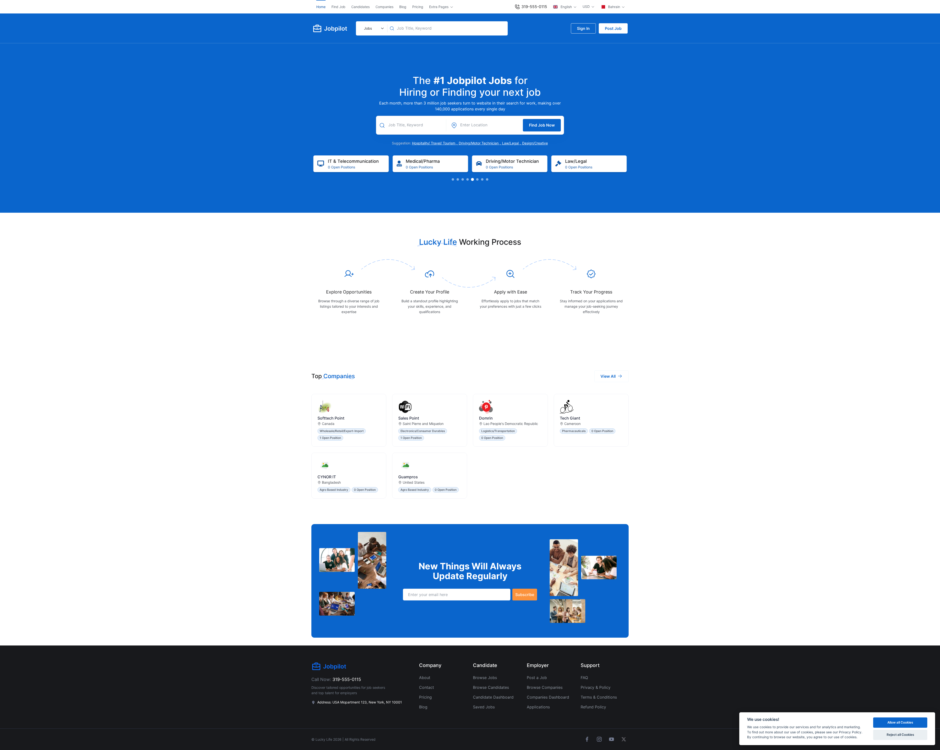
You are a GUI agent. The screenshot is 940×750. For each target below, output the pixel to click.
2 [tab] (458, 179)
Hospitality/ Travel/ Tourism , (435, 143)
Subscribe (524, 594)
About (424, 677)
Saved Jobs (484, 706)
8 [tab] (487, 179)
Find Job (338, 7)
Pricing (417, 7)
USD (587, 6)
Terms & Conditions (599, 697)
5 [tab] (472, 179)
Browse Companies (545, 687)
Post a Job (537, 677)
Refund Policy (593, 706)
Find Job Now (542, 125)
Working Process (490, 242)
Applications (538, 706)
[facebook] (587, 739)
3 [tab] (462, 179)
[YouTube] (611, 739)
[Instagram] (599, 739)
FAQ (584, 677)
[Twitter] (624, 739)
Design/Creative (535, 143)
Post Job (613, 28)
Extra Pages (439, 7)
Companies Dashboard (548, 697)
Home (321, 7)
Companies (384, 7)
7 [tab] (482, 179)
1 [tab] (453, 179)
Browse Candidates (491, 687)
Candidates (360, 7)
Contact (426, 687)
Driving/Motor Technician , (480, 143)
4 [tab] (467, 179)
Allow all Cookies (900, 722)
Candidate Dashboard (493, 697)
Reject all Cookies (900, 735)
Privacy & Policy (596, 687)
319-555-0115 (533, 6)
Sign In (583, 28)
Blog (402, 7)
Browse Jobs (485, 677)
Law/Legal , (512, 143)
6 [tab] (477, 179)
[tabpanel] (351, 163)
